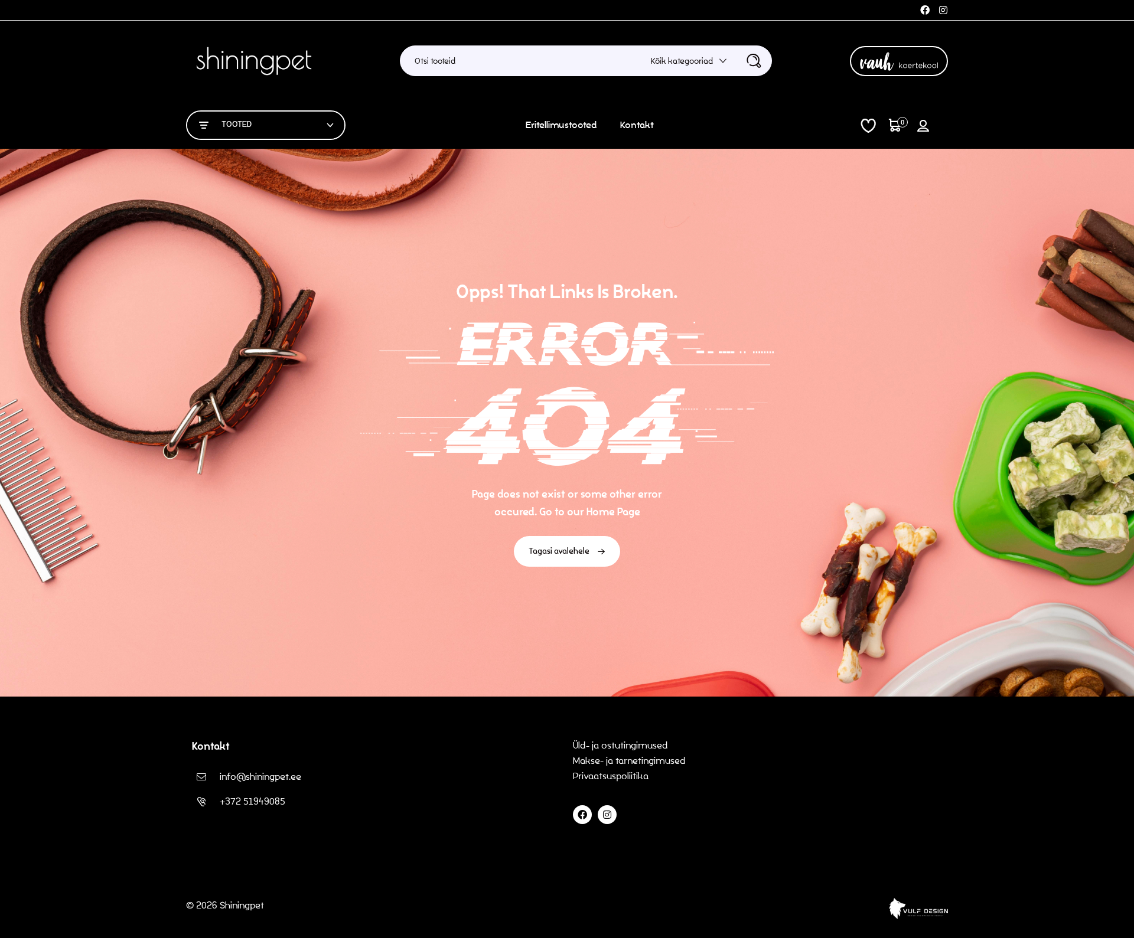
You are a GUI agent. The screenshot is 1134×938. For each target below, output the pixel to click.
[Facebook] (925, 10)
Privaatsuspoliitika (612, 776)
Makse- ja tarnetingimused (629, 760)
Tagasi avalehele (560, 551)
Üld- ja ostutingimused (620, 745)
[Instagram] (943, 10)
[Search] (753, 60)
